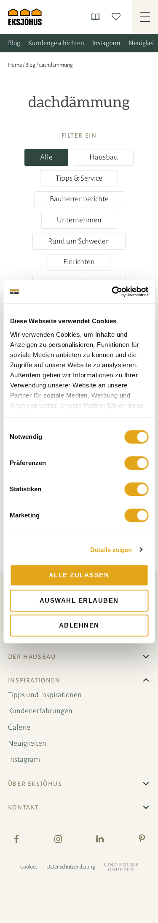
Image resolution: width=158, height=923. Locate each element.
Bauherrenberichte (79, 199)
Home (15, 65)
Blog (14, 42)
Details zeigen (111, 549)
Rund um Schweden (79, 241)
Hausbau (103, 157)
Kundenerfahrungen (40, 711)
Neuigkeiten (27, 743)
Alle (46, 157)
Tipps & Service (79, 178)
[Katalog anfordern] (97, 16)
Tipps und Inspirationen (45, 695)
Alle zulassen (79, 575)
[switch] (136, 463)
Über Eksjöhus (35, 783)
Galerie (19, 727)
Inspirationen (34, 680)
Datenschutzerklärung (70, 867)
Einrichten (79, 262)
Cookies (28, 867)
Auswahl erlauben (79, 600)
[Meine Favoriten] (118, 16)
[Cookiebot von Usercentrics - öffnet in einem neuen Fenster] (112, 291)
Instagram (106, 42)
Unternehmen (79, 220)
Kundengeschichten (56, 42)
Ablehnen (79, 625)
